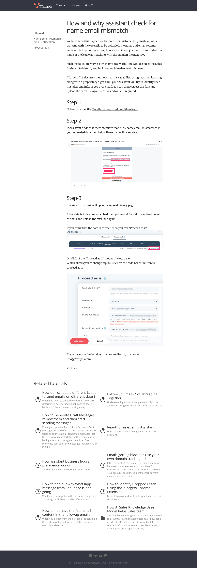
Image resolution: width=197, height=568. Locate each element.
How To (89, 5)
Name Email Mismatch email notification (47, 40)
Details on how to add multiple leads (115, 109)
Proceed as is (42, 47)
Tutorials (61, 5)
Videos (76, 5)
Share (73, 368)
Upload (39, 33)
